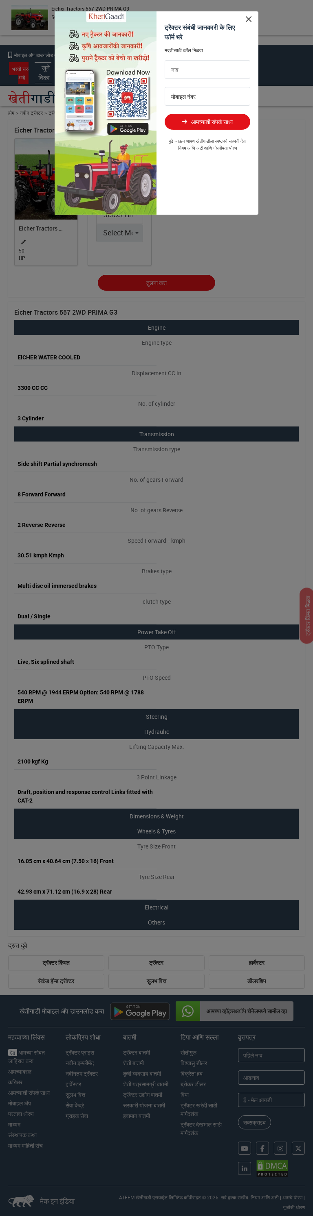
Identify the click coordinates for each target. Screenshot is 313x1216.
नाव (175, 70)
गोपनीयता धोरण (225, 148)
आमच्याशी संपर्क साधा (212, 122)
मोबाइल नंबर (183, 97)
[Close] (248, 19)
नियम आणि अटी (190, 148)
